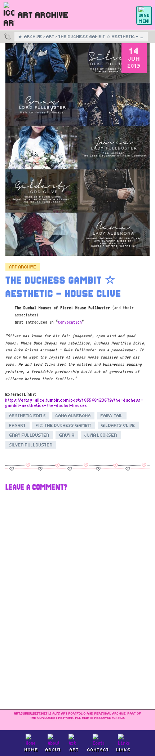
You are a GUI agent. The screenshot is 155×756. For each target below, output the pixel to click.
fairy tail (112, 415)
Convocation (70, 322)
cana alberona (73, 415)
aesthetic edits (27, 415)
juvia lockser (100, 435)
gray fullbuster (29, 435)
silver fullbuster (31, 445)
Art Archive (22, 267)
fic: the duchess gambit (64, 425)
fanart (17, 425)
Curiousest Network (55, 718)
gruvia (67, 435)
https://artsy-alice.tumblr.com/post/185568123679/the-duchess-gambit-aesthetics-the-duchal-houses (74, 402)
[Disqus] (77, 586)
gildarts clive (118, 425)
